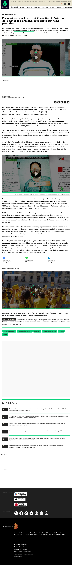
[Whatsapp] (26, 515)
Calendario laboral (48, 7)
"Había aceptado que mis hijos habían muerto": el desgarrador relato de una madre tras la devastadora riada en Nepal (37, 424)
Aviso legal (17, 542)
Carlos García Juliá (9, 331)
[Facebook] (21, 515)
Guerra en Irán (30, 1)
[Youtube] (47, 515)
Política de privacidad (20, 544)
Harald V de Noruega (49, 1)
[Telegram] (31, 515)
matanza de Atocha (49, 331)
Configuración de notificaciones (23, 554)
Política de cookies (19, 546)
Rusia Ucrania (39, 1)
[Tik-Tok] (42, 515)
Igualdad (59, 7)
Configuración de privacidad (22, 551)
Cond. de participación (20, 549)
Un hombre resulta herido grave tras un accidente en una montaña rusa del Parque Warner (37, 431)
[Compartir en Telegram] (65, 103)
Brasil (5, 334)
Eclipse (22, 7)
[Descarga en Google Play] (20, 495)
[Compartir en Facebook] (58, 103)
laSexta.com (6, 96)
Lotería (29, 7)
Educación (68, 7)
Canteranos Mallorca (61, 1)
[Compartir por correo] (68, 103)
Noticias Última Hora (25, 331)
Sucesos (37, 7)
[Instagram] (36, 515)
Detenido (37, 331)
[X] (55, 103)
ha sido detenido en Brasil (24, 30)
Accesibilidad (18, 556)
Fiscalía (61, 331)
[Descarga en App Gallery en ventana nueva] (20, 506)
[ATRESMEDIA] (36, 526)
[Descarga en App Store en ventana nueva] (20, 501)
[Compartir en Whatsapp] (61, 103)
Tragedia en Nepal (21, 1)
